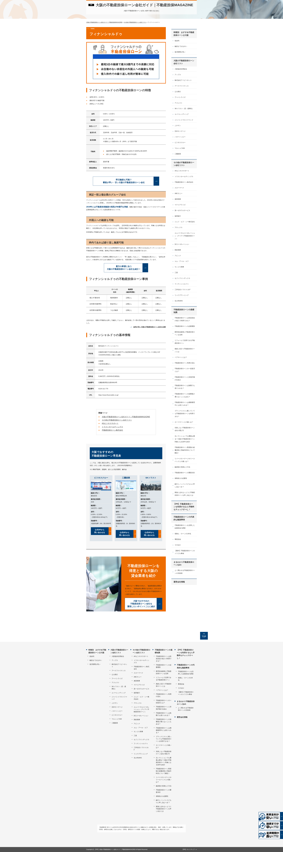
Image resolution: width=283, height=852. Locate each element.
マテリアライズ (180, 205)
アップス (178, 74)
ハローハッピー (180, 137)
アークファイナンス (182, 86)
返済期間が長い (180, 52)
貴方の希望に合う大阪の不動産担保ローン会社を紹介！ (124, 267)
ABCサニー (178, 193)
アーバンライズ (180, 97)
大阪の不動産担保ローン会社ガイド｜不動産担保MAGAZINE (144, 5)
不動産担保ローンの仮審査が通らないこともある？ (185, 395)
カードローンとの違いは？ (184, 422)
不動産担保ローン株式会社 (112, 430)
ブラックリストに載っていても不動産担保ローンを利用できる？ (185, 413)
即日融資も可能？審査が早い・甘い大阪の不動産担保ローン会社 (124, 181)
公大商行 (178, 91)
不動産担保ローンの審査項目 (185, 473)
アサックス (178, 227)
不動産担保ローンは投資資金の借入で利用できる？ (185, 319)
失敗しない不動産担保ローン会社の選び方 (185, 429)
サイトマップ (191, 849)
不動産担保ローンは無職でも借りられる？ (185, 387)
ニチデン (178, 125)
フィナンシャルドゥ (182, 284)
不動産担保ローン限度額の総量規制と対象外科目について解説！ (185, 450)
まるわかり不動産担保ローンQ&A (184, 563)
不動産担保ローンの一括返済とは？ (185, 370)
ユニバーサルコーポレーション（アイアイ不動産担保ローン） (185, 235)
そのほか (178, 545)
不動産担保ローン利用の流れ (185, 363)
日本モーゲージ (180, 131)
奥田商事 (178, 199)
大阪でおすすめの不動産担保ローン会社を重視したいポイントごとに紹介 (141, 604)
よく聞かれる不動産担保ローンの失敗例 (185, 571)
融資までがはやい (181, 46)
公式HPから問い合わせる (99, 531)
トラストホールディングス (112, 427)
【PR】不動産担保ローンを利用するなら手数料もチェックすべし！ (184, 507)
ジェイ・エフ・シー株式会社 (185, 222)
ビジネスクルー (180, 142)
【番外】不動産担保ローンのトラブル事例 (185, 552)
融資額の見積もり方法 (182, 467)
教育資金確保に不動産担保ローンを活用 (185, 333)
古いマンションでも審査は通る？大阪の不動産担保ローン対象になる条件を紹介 (185, 438)
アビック (178, 255)
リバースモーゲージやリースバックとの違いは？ (185, 460)
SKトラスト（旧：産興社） (184, 108)
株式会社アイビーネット (183, 80)
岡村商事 (178, 250)
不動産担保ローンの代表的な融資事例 (184, 518)
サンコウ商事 (179, 267)
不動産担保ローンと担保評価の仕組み (185, 378)
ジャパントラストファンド (184, 120)
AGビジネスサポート (110, 423)
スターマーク (179, 188)
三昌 (176, 272)
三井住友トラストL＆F (182, 289)
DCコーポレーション (182, 244)
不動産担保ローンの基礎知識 (184, 311)
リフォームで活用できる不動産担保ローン (185, 341)
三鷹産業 (178, 154)
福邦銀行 (178, 216)
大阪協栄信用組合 (181, 69)
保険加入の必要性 (181, 478)
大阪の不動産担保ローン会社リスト (184, 62)
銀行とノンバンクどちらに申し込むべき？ (185, 485)
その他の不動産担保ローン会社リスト (117, 420)
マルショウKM (180, 148)
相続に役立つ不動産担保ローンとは (185, 350)
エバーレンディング (182, 114)
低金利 (177, 41)
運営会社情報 (179, 582)
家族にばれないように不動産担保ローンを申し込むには (185, 494)
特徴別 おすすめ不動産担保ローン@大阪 (184, 33)
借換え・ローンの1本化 (183, 534)
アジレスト (178, 103)
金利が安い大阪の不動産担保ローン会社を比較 (149, 327)
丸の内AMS (179, 301)
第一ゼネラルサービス (182, 210)
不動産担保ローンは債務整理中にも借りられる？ (185, 403)
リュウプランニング (182, 295)
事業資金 (178, 539)
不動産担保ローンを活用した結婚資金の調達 (185, 526)
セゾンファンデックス (182, 278)
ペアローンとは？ (181, 357)
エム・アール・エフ (182, 261)
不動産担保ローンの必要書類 (185, 326)
